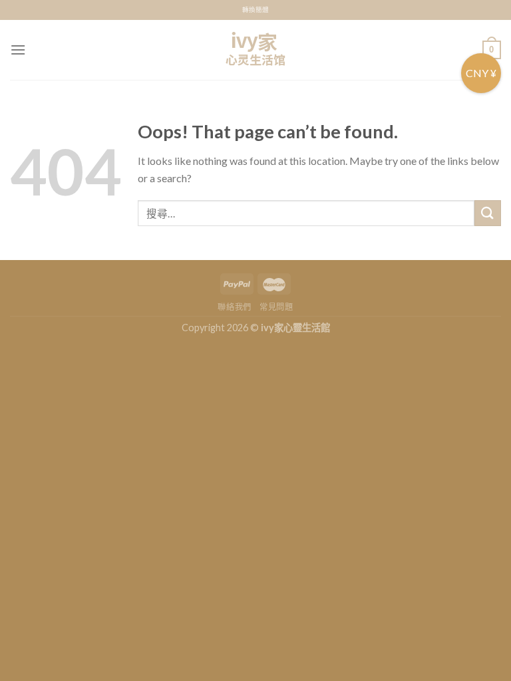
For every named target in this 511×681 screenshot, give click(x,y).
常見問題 (276, 307)
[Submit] (487, 213)
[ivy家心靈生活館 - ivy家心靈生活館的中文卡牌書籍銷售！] (255, 50)
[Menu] (18, 49)
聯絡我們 (234, 307)
